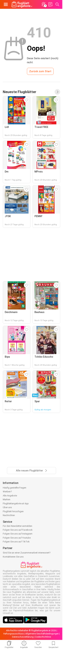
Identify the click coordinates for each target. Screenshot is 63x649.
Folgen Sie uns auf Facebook (18, 530)
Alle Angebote (10, 495)
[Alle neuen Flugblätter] (57, 92)
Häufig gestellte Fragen (14, 487)
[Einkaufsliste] (50, 4)
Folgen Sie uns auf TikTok (16, 541)
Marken (6, 499)
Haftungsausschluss (13, 633)
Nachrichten (9, 515)
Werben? (7, 491)
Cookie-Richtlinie (43, 637)
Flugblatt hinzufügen (13, 511)
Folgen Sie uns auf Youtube (17, 537)
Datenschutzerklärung (22, 637)
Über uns (7, 507)
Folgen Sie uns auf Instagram (17, 533)
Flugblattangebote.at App (16, 503)
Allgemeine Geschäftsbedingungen (42, 633)
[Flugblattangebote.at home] (22, 4)
